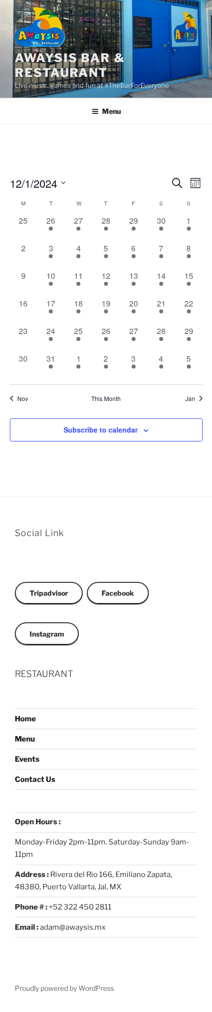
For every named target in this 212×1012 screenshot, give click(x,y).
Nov (22, 399)
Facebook (118, 593)
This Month (106, 399)
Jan (190, 399)
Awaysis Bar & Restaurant (70, 65)
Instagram (47, 634)
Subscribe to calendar (101, 430)
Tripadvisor (49, 593)
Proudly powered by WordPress (64, 988)
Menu (111, 111)
